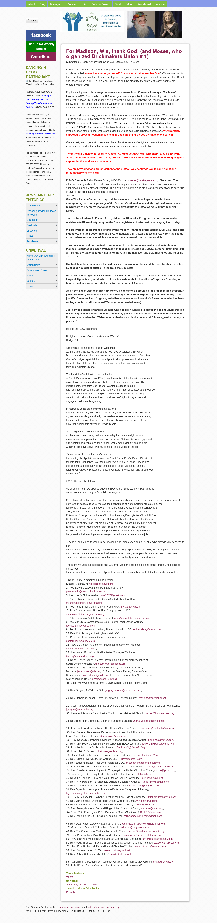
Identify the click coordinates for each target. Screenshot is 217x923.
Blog (42, 4)
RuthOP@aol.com (150, 812)
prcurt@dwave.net (152, 778)
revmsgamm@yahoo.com (80, 625)
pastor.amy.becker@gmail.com (159, 743)
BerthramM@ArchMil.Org (131, 747)
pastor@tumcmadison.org (160, 713)
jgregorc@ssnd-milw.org (79, 709)
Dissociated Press (37, 270)
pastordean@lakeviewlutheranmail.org (143, 823)
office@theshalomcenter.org (104, 907)
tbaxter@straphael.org (166, 842)
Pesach (70, 892)
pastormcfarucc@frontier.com (149, 846)
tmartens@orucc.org (151, 808)
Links (84, 4)
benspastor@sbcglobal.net (144, 785)
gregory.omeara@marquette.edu (123, 690)
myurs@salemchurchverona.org (84, 603)
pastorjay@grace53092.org (159, 766)
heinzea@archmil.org (110, 751)
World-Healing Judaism (151, 4)
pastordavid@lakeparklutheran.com (86, 591)
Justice (95, 884)
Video (129, 4)
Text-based (33, 241)
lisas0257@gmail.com (112, 595)
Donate (71, 4)
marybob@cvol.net (120, 854)
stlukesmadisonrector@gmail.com (143, 816)
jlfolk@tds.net (144, 774)
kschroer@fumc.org (144, 804)
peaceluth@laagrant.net (116, 850)
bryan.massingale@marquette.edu (85, 793)
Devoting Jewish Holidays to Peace (41, 212)
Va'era (69, 877)
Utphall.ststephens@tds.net (148, 721)
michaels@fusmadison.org (81, 648)
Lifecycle (32, 230)
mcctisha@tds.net (131, 606)
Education (32, 220)
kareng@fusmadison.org (80, 656)
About (30, 4)
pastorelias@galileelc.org (80, 641)
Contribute (41, 56)
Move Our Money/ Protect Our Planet (41, 257)
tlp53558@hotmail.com (156, 781)
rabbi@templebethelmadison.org (132, 618)
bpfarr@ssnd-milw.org (104, 679)
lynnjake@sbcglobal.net (152, 698)
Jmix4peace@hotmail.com (158, 839)
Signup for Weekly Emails (41, 46)
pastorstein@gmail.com (95, 675)
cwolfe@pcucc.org (164, 770)
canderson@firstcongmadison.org (85, 614)
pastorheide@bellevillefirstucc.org (157, 728)
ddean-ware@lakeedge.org (115, 736)
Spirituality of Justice (77, 884)
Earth (30, 275)
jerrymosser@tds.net (88, 671)
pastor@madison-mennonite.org (146, 831)
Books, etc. (56, 4)
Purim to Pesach (101, 4)
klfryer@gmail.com (131, 759)
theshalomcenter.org (67, 907)
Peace (30, 286)
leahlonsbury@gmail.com (147, 629)
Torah (118, 4)
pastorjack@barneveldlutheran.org (142, 835)
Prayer (30, 236)
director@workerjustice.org (143, 180)
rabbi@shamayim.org (101, 584)
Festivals (32, 225)
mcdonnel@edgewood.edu (134, 827)
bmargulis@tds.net (163, 861)
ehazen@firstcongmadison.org (142, 762)
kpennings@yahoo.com (160, 740)
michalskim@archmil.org (162, 797)
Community (33, 205)
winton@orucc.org (146, 800)
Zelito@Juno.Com (148, 755)
